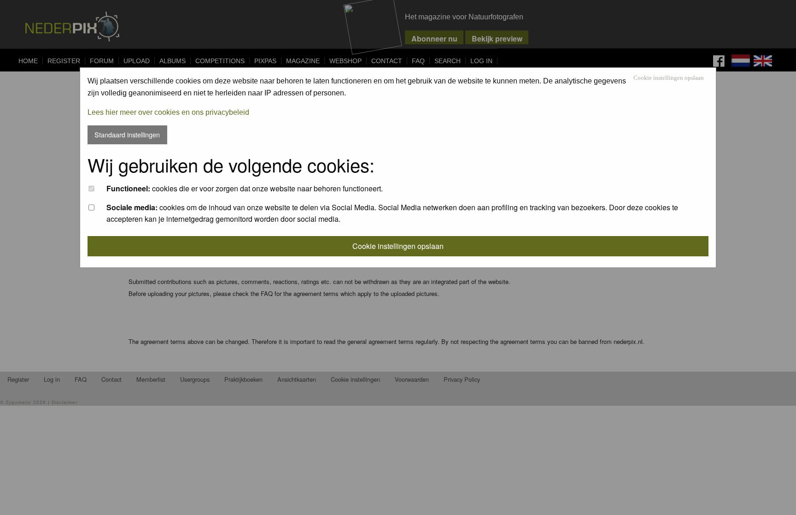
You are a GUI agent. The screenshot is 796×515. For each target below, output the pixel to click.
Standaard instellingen (127, 134)
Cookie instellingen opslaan (668, 78)
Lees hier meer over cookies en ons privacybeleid (168, 112)
